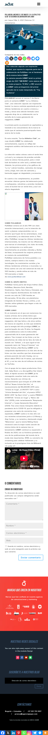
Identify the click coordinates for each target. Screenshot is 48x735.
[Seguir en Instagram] (17, 657)
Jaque (10, 20)
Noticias (28, 20)
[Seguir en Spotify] (30, 657)
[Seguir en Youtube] (26, 657)
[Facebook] (7, 58)
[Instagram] (29, 58)
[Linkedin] (16, 58)
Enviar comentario (31, 557)
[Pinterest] (20, 58)
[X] (11, 58)
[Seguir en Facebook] (22, 657)
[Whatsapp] (24, 58)
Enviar (39, 686)
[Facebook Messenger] (37, 58)
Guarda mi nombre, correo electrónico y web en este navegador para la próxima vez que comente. (23, 549)
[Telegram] (33, 58)
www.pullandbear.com (16, 277)
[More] (7, 63)
